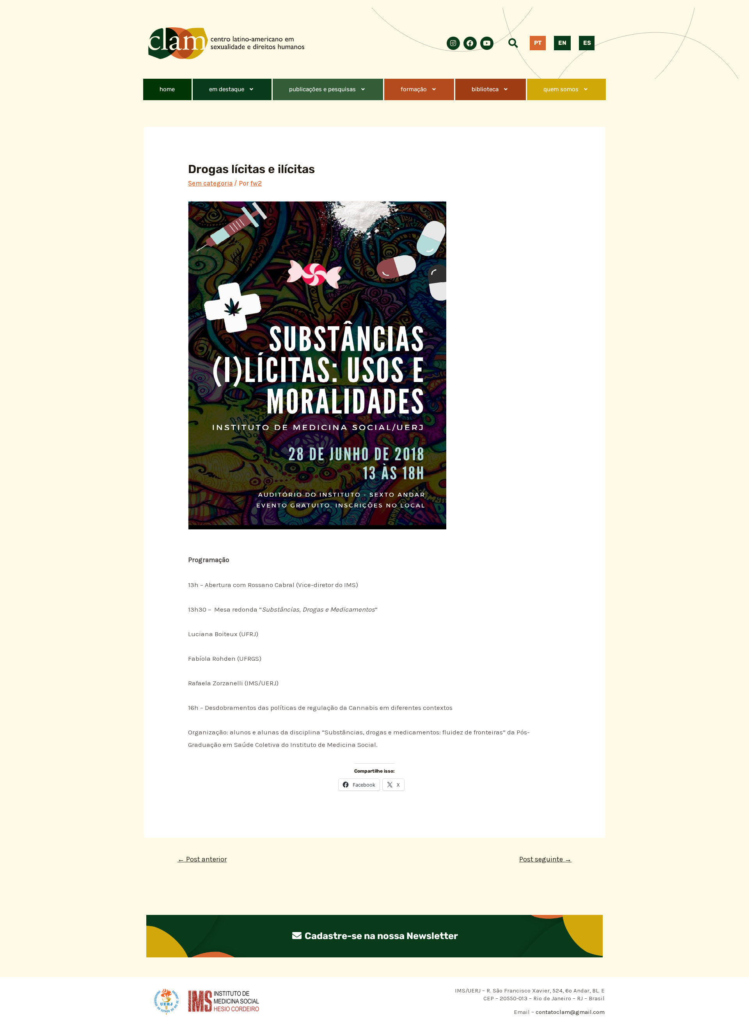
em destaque (226, 89)
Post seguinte (545, 859)
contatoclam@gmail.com (569, 1011)
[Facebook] (470, 43)
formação (414, 89)
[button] (232, 89)
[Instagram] (453, 43)
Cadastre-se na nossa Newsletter (380, 935)
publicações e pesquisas (322, 89)
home (167, 89)
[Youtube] (486, 43)
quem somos (561, 89)
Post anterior (202, 859)
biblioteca (485, 89)
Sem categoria (210, 183)
